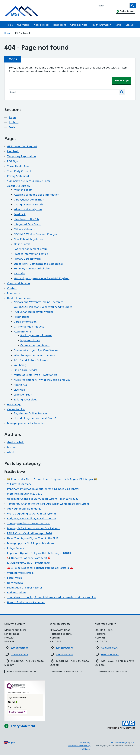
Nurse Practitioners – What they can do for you (42, 379)
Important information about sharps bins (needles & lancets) (43, 488)
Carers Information (25, 321)
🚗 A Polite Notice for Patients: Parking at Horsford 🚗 (40, 567)
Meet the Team (23, 189)
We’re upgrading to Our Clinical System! (31, 513)
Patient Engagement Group (31, 249)
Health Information (101, 24)
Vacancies (19, 273)
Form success (14, 293)
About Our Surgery (18, 185)
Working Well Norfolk (20, 572)
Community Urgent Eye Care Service (36, 350)
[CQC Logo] (16, 688)
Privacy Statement (18, 176)
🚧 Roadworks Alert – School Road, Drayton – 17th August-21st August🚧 (52, 479)
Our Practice (23, 24)
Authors (13, 122)
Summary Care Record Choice (32, 268)
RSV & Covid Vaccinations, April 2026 (29, 533)
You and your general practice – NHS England (41, 278)
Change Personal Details (28, 204)
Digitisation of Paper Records (24, 587)
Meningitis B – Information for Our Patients (33, 528)
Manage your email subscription (26, 423)
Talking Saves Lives (25, 399)
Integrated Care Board (27, 224)
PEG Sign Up (14, 161)
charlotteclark (15, 442)
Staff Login (85, 749)
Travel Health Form (18, 166)
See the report (16, 712)
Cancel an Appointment (34, 345)
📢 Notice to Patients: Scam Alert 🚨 (29, 558)
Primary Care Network (27, 258)
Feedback (13, 151)
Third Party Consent (19, 171)
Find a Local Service (25, 370)
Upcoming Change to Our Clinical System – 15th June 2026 (42, 498)
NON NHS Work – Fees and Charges (35, 234)
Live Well (19, 389)
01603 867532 (19, 654)
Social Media (15, 577)
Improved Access (30, 340)
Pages (12, 117)
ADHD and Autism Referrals (30, 360)
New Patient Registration (29, 239)
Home (10, 24)
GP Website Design (119, 742)
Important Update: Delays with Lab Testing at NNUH (39, 553)
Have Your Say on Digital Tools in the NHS (32, 538)
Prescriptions (59, 24)
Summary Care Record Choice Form (28, 181)
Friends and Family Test (28, 209)
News (118, 24)
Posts (12, 127)
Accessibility (85, 742)
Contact (129, 24)
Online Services (16, 409)
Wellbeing (20, 365)
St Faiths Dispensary (19, 484)
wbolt (10, 452)
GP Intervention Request (22, 146)
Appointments (41, 24)
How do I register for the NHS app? (35, 418)
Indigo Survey (15, 548)
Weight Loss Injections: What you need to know (43, 306)
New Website (15, 582)
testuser (12, 447)
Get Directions (19, 647)
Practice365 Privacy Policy (79, 745)
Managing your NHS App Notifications (30, 543)
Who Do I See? (23, 394)
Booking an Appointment (36, 335)
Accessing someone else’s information (36, 194)
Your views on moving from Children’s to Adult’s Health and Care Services (51, 597)
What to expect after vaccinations (34, 355)
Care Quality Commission (29, 199)
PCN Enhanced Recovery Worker (33, 311)
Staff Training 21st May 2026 (24, 493)
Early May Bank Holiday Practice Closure (31, 518)
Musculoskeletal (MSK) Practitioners (35, 374)
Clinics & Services (78, 24)
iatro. (133, 742)
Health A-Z (20, 384)
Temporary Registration (21, 156)
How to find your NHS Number (26, 602)
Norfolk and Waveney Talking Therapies (38, 302)
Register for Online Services (30, 413)
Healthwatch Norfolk (26, 219)
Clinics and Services (18, 283)
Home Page (121, 80)
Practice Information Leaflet (31, 253)
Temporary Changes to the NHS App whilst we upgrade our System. (48, 503)
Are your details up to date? (24, 508)
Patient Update (16, 592)
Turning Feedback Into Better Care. (28, 523)
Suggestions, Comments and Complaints (38, 263)
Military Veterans (24, 229)
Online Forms (22, 244)
